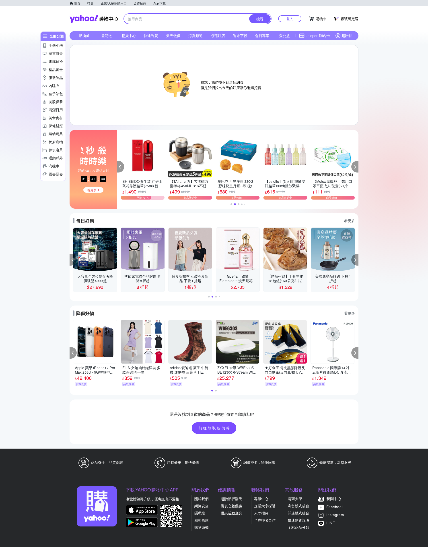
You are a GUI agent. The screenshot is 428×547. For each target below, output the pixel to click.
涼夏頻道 (195, 35)
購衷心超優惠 (231, 505)
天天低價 (173, 35)
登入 (289, 18)
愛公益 (284, 35)
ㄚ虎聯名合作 (265, 520)
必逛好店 (218, 35)
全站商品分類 (298, 527)
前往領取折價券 (215, 428)
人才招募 (261, 513)
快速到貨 (151, 35)
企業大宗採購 (265, 505)
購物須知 (201, 527)
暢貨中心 (129, 35)
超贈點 (347, 35)
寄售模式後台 (298, 505)
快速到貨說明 (298, 520)
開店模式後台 (298, 513)
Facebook (335, 506)
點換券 (84, 35)
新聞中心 (334, 498)
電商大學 (295, 498)
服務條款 (201, 520)
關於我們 (201, 498)
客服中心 (261, 498)
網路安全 (201, 505)
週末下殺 (240, 35)
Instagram (335, 514)
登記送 (106, 35)
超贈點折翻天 (231, 498)
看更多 (349, 220)
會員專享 (262, 35)
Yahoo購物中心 (94, 18)
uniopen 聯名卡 (317, 35)
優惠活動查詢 (231, 513)
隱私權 (199, 513)
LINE (330, 522)
